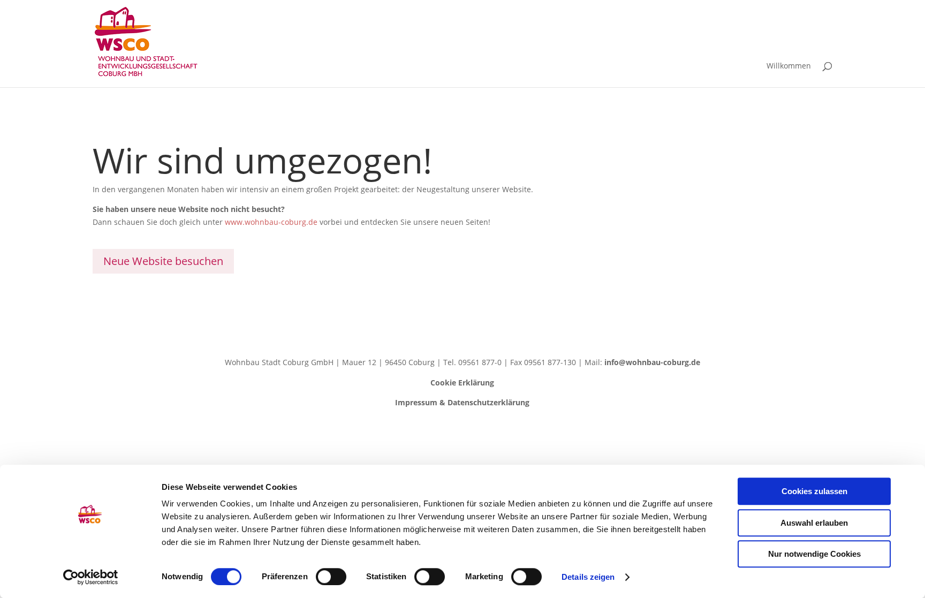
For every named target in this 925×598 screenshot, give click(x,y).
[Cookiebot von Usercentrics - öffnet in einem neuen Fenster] (91, 577)
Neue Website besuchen (163, 261)
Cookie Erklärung (462, 382)
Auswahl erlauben (814, 522)
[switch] (331, 576)
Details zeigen (588, 576)
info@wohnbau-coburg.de (652, 362)
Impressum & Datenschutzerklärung (462, 402)
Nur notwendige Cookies (814, 553)
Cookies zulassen (814, 491)
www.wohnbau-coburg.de (271, 222)
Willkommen (789, 66)
